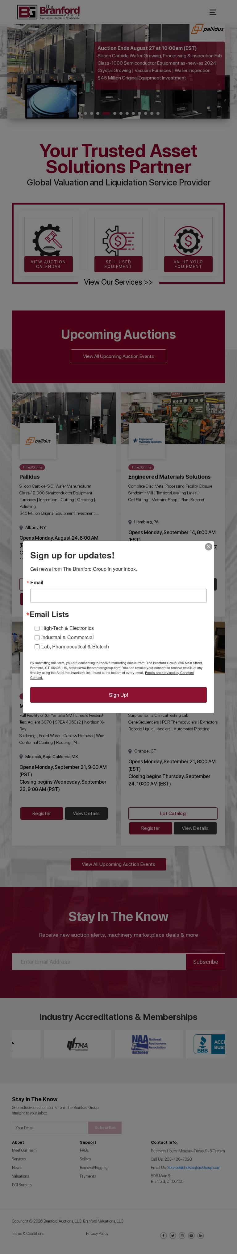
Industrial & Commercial (67, 637)
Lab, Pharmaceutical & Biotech (75, 646)
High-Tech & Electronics (67, 627)
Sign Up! (118, 694)
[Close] (208, 546)
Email (36, 582)
